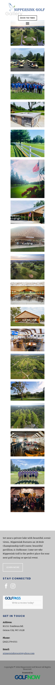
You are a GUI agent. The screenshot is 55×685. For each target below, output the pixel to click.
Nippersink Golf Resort (27, 8)
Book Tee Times (27, 18)
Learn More (12, 567)
